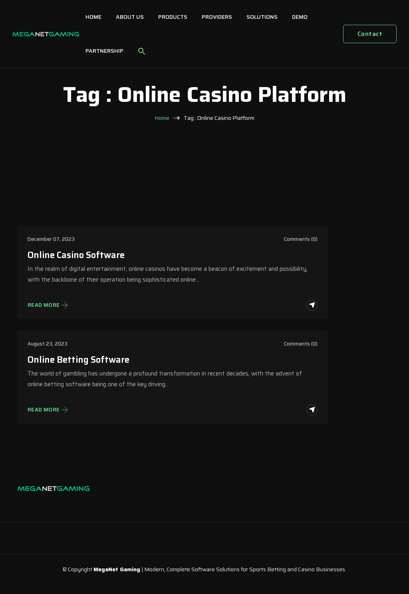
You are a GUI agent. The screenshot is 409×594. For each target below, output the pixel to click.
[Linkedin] (42, 504)
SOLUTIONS (262, 16)
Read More (44, 305)
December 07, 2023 (51, 239)
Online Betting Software (78, 359)
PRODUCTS (172, 16)
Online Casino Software (76, 255)
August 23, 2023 (48, 344)
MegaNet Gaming (116, 569)
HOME (93, 16)
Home (162, 118)
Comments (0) (301, 239)
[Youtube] (73, 504)
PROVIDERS (217, 16)
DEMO (300, 16)
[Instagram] (26, 504)
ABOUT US (130, 16)
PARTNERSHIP (104, 50)
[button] (142, 51)
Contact (369, 34)
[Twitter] (58, 504)
